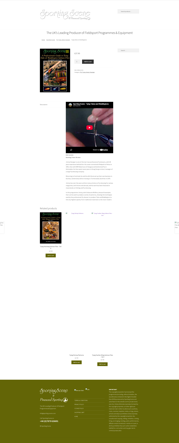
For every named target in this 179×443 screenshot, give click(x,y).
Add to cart (88, 61)
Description (43, 104)
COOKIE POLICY (79, 408)
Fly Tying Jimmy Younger (63, 40)
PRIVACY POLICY (79, 404)
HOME (76, 416)
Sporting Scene (52, 26)
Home (42, 26)
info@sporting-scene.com (48, 413)
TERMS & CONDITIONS (81, 400)
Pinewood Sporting (69, 26)
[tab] (50, 104)
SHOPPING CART (79, 412)
